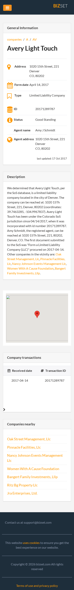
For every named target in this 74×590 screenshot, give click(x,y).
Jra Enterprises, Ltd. (22, 493)
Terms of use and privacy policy (37, 585)
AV (35, 39)
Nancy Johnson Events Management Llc (39, 263)
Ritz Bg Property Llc (22, 485)
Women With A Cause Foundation (30, 268)
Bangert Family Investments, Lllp (32, 477)
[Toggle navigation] (7, 8)
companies (14, 39)
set (60, 5)
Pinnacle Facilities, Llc (24, 447)
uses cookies (31, 543)
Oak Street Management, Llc (29, 439)
